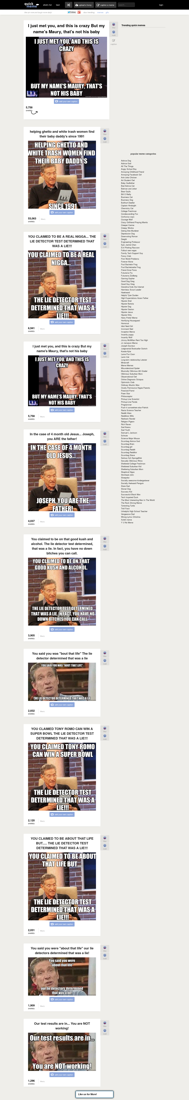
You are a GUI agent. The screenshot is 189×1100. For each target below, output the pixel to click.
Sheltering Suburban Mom (132, 469)
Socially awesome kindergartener (135, 480)
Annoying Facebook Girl (131, 174)
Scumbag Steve (128, 455)
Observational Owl (129, 376)
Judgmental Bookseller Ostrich (134, 348)
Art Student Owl (128, 180)
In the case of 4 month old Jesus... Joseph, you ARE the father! (62, 436)
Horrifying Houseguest (130, 320)
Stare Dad (125, 486)
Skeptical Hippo (128, 472)
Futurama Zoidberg (129, 275)
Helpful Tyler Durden (129, 295)
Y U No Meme (127, 522)
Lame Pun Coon (128, 354)
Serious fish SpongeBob (131, 458)
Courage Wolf (127, 219)
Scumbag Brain (127, 444)
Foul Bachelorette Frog (131, 267)
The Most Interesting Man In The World (138, 500)
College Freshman (129, 211)
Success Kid (126, 491)
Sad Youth (125, 429)
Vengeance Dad (128, 514)
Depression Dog (128, 233)
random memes (68, 5)
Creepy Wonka (127, 227)
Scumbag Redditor (129, 452)
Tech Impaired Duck (129, 497)
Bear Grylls (126, 191)
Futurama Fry (127, 272)
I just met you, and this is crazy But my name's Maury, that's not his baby (62, 348)
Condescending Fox (129, 213)
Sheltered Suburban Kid (131, 466)
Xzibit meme (126, 519)
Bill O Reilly (126, 194)
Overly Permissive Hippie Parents (135, 387)
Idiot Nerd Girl (127, 326)
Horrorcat (125, 323)
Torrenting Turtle (128, 505)
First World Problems (130, 258)
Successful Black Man (130, 494)
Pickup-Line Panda (129, 401)
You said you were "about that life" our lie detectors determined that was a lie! (62, 950)
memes (100, 12)
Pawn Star (125, 393)
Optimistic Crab (127, 382)
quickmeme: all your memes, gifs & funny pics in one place (32, 5)
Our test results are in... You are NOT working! (62, 1025)
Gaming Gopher (128, 278)
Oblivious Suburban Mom (132, 373)
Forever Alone (127, 261)
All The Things (127, 166)
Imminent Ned (127, 328)
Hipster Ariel (126, 300)
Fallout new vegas (129, 250)
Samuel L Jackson (129, 432)
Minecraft (125, 362)
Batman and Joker (129, 188)
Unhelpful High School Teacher (134, 511)
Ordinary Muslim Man (130, 385)
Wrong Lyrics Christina (130, 516)
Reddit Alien (126, 413)
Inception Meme (128, 331)
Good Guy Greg (128, 284)
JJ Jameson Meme (129, 343)
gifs (107, 12)
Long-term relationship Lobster (134, 359)
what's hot (47, 4)
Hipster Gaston (127, 309)
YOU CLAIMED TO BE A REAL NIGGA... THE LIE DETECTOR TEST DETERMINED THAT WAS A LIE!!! (62, 241)
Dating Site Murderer (130, 230)
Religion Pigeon (127, 421)
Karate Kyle (126, 351)
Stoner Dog (126, 488)
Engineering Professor (130, 242)
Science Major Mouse (130, 438)
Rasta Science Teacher (131, 410)
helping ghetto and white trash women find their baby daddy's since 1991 (62, 133)
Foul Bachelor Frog (129, 264)
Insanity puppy (127, 334)
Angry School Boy (129, 169)
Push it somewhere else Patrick (134, 407)
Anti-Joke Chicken (129, 177)
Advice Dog (126, 160)
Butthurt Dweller (128, 202)
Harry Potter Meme (129, 317)
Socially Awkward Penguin (132, 483)
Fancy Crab (126, 256)
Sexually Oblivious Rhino (131, 460)
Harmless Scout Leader (131, 289)
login (161, 4)
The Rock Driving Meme (131, 502)
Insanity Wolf (126, 337)
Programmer (126, 404)
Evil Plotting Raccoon (130, 247)
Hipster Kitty (126, 314)
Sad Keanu (126, 427)
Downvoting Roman (129, 236)
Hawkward (125, 292)
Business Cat (127, 197)
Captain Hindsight (128, 205)
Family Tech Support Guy (132, 253)
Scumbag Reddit (128, 449)
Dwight (124, 239)
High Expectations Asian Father (134, 298)
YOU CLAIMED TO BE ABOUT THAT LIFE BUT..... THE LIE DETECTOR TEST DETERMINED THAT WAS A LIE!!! (62, 843)
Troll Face (125, 508)
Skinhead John (127, 474)
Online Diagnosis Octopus (132, 379)
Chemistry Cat (127, 208)
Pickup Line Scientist (130, 399)
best (58, 4)
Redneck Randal (128, 418)
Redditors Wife (127, 415)
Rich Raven (126, 424)
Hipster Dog (126, 306)
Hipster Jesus (127, 312)
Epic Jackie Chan (128, 244)
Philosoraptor (126, 396)
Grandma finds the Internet (132, 286)
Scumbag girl (126, 446)
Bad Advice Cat (128, 185)
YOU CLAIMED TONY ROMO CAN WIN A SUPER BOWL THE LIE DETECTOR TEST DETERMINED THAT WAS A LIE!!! (62, 733)
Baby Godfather (128, 183)
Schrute (124, 435)
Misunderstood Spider (130, 368)
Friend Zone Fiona (129, 270)
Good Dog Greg (127, 281)
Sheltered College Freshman (133, 463)
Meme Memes (127, 365)
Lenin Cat (125, 357)
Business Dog (127, 199)
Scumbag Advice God (130, 441)
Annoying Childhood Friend (132, 171)
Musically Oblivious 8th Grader (134, 371)
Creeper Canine (127, 225)
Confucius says (127, 216)
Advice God (126, 163)
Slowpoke (125, 477)
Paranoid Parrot (127, 390)
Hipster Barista (127, 303)
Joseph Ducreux (128, 345)
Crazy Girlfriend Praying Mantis (134, 222)
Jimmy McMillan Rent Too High (134, 340)
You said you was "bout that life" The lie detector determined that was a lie (62, 655)
